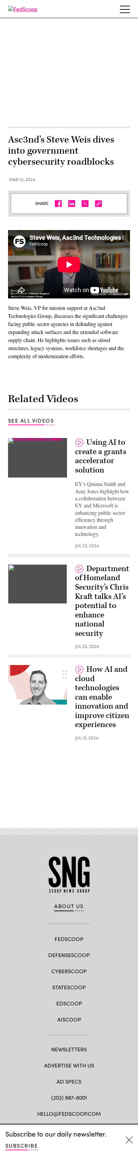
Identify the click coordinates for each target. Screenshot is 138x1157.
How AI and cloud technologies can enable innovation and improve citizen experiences (102, 697)
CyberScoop (69, 971)
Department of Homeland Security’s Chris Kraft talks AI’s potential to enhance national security (102, 601)
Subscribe (21, 1145)
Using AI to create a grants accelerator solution (100, 456)
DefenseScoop (69, 954)
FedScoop (69, 938)
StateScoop (69, 987)
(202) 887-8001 (69, 1097)
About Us (69, 906)
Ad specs (69, 1081)
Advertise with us (69, 1065)
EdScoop (69, 1003)
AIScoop (69, 1019)
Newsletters (69, 1049)
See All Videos (31, 420)
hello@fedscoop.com (69, 1113)
